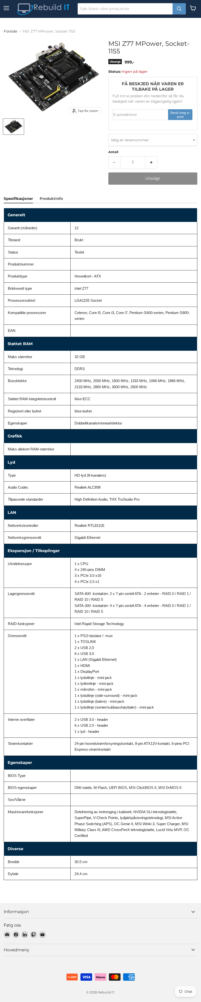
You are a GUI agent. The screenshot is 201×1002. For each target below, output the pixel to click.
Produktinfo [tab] (51, 198)
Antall (113, 152)
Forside (10, 31)
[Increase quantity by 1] (151, 162)
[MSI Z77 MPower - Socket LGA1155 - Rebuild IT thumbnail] (13, 126)
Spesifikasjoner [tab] (18, 198)
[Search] (179, 8)
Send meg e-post (180, 115)
